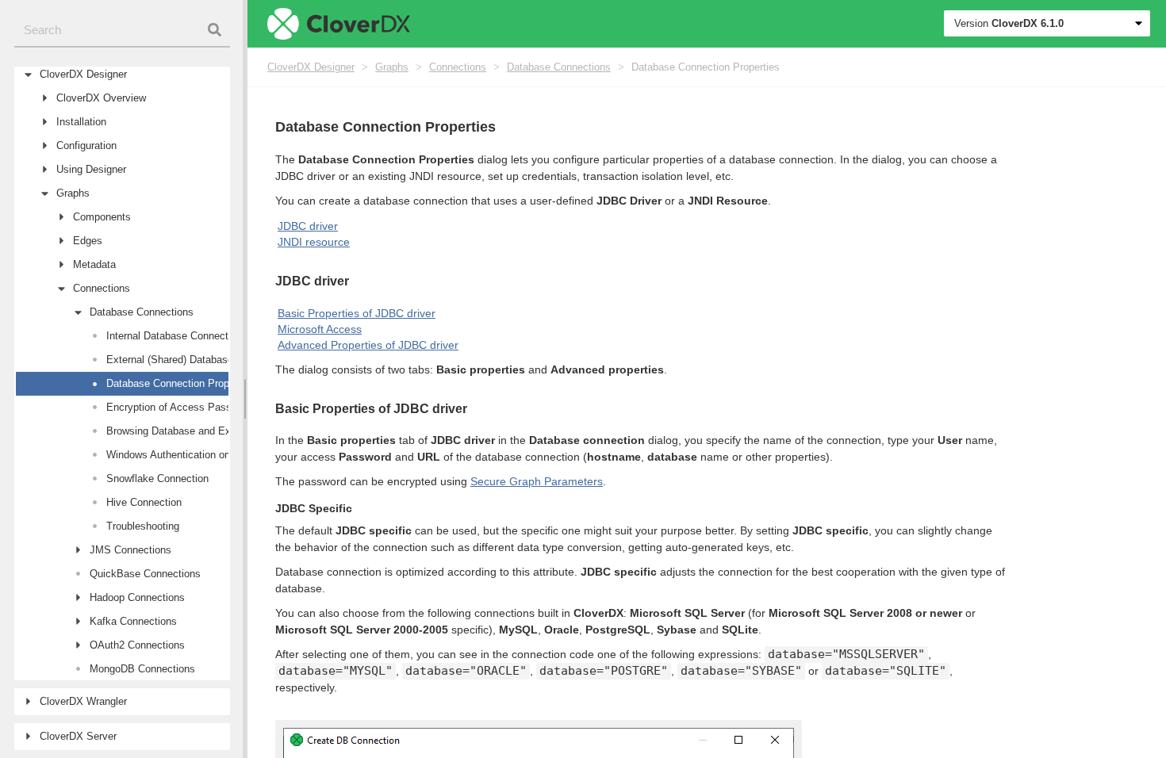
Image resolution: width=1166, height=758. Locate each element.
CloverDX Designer (311, 67)
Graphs (391, 67)
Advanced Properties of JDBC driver (368, 345)
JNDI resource (314, 241)
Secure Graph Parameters (536, 481)
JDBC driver (308, 226)
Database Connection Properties (705, 67)
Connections (457, 67)
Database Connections (559, 67)
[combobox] (122, 30)
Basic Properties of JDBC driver (356, 313)
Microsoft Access (320, 329)
